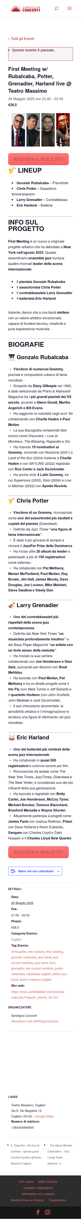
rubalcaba (18, 974)
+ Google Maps (43, 1116)
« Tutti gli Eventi (21, 38)
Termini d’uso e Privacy (27, 1200)
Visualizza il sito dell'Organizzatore (34, 1021)
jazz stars (41, 963)
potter (59, 968)
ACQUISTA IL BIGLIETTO (38, 159)
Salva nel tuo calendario (36, 871)
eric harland (36, 951)
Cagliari (16, 939)
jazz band (44, 957)
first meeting (54, 951)
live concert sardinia (39, 968)
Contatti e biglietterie (38, 1188)
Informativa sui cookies (38, 1194)
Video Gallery (47, 1181)
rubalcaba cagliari (39, 974)
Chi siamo (26, 1181)
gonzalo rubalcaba (24, 957)
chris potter (18, 951)
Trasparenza (57, 1200)
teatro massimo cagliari (36, 979)
